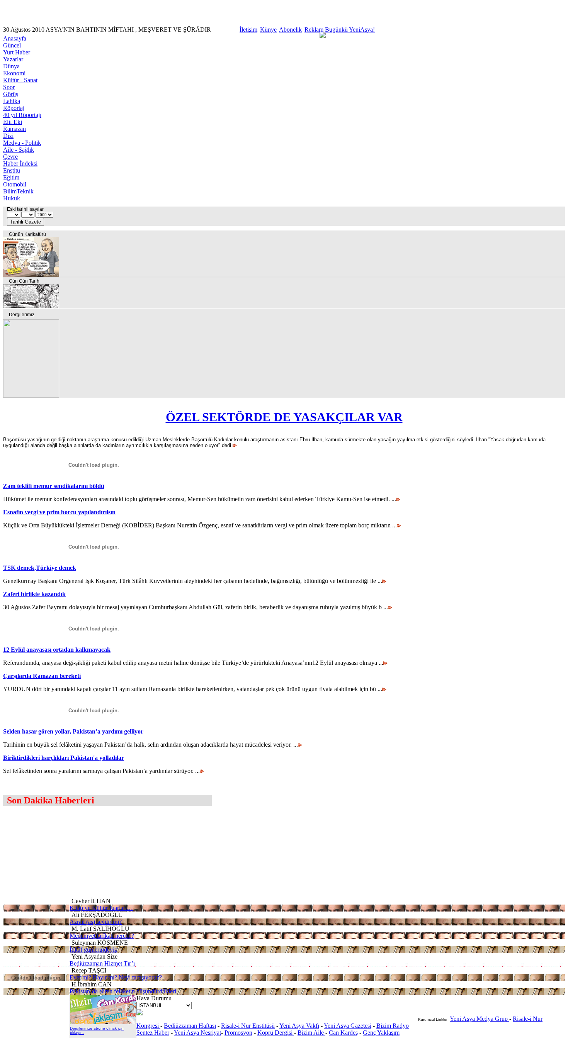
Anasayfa (14, 38)
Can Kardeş (343, 1032)
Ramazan (14, 128)
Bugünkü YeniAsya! (350, 29)
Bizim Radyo (392, 1025)
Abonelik (290, 29)
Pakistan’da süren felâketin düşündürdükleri (123, 991)
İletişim (248, 29)
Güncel (12, 45)
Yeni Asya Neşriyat (197, 1032)
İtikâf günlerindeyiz (93, 949)
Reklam (313, 29)
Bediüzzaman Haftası (190, 1025)
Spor (9, 87)
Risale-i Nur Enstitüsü (248, 1025)
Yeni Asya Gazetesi (347, 1025)
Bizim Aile (311, 1032)
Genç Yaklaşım (381, 1032)
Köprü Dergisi (275, 1032)
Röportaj (13, 108)
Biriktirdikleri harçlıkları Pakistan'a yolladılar (63, 757)
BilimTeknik (18, 191)
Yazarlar (13, 59)
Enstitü (11, 170)
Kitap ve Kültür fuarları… (101, 908)
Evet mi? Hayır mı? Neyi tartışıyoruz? (116, 977)
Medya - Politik (22, 142)
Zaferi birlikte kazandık (34, 594)
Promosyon (238, 1032)
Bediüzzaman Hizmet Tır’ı (102, 963)
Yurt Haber (16, 52)
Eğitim (11, 177)
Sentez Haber (152, 1032)
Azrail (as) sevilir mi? (96, 921)
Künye (268, 29)
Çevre (10, 156)
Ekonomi (14, 73)
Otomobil (14, 184)
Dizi (8, 135)
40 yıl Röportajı (22, 115)
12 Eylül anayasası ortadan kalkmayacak (57, 649)
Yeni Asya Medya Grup (479, 1018)
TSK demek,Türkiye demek (39, 567)
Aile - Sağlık (18, 149)
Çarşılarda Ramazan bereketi (42, 676)
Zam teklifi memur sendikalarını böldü (53, 486)
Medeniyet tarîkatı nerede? (102, 935)
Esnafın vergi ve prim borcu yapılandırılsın (59, 512)
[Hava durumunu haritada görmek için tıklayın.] (139, 1013)
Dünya (11, 66)
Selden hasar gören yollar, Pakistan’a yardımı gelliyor (73, 731)
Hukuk (11, 198)
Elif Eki (12, 122)
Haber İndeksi (20, 163)
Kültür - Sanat (20, 80)
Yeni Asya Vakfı (299, 1025)
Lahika (11, 101)
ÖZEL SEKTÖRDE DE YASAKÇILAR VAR (284, 417)
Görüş (10, 94)
